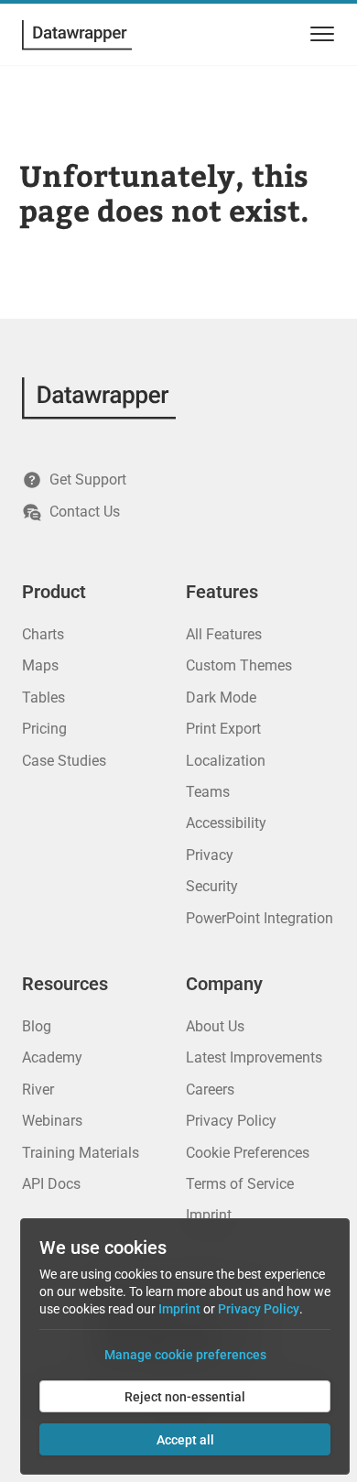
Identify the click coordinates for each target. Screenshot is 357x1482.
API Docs (51, 1184)
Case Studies (64, 760)
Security (212, 886)
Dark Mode (221, 697)
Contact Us (84, 511)
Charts (43, 634)
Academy (52, 1057)
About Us (215, 1026)
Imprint (209, 1215)
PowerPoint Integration (259, 918)
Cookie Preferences (247, 1152)
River (38, 1089)
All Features (224, 634)
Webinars (52, 1120)
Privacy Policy (231, 1120)
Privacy (209, 855)
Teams (208, 792)
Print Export (223, 728)
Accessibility (226, 823)
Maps (40, 665)
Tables (43, 697)
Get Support (87, 479)
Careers (210, 1089)
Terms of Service (240, 1184)
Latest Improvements (254, 1057)
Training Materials (80, 1152)
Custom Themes (239, 665)
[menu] (319, 34)
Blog (36, 1026)
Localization (225, 760)
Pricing (44, 728)
